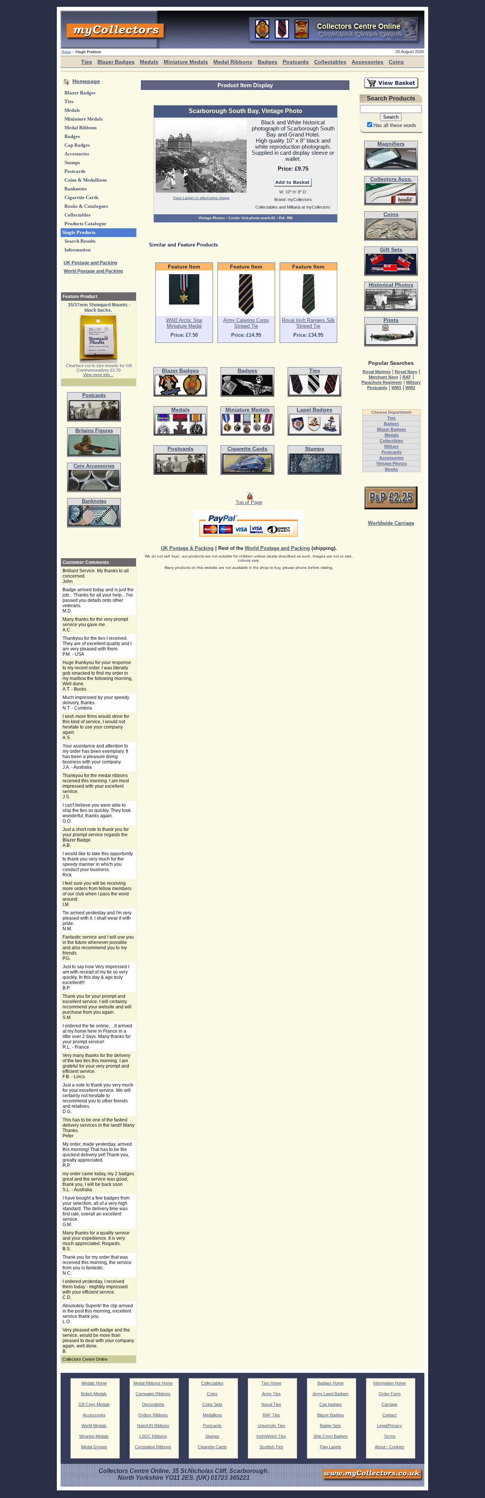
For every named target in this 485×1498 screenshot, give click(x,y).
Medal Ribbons (232, 62)
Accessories (367, 62)
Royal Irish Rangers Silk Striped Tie (308, 323)
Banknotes (75, 189)
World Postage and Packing (93, 271)
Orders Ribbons (153, 1415)
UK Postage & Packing (187, 548)
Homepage (86, 81)
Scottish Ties (271, 1447)
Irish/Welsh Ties (271, 1436)
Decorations (153, 1404)
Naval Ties (271, 1404)
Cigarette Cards (81, 197)
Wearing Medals (94, 1436)
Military (391, 446)
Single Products (78, 232)
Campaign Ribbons (153, 1393)
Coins (396, 62)
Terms (390, 1436)
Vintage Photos (391, 463)
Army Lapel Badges (331, 1393)
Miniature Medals (186, 62)
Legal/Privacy (389, 1425)
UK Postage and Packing (90, 262)
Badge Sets (330, 1425)
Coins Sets (212, 1404)
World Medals (93, 1425)
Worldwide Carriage (391, 523)
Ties (86, 62)
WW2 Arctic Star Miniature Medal (184, 323)
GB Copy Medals (94, 1404)
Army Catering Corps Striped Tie (246, 323)
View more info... (98, 374)
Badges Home (331, 1383)
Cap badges (330, 1404)
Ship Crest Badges (330, 1436)
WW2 (410, 387)
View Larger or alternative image (201, 198)
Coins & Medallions (85, 180)
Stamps (72, 162)
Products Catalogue (85, 223)
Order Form (390, 1393)
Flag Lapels (330, 1447)
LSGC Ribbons (153, 1436)
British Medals (94, 1393)
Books (391, 469)
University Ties (271, 1425)
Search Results (79, 241)
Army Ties (271, 1393)
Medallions (212, 1415)
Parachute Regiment (381, 382)
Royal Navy (406, 371)
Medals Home (94, 1383)
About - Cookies (389, 1447)
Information (77, 250)
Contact (389, 1415)
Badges (267, 62)
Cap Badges (77, 145)
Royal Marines (377, 371)
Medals (149, 62)
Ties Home (271, 1383)
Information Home (389, 1383)
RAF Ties (271, 1415)
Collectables (330, 62)
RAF (406, 377)
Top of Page (249, 502)
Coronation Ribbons (153, 1447)
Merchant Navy (383, 377)
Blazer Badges (116, 62)
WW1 (396, 387)
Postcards (296, 62)
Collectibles (391, 440)
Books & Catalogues (86, 206)
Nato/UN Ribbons (153, 1425)
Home (66, 52)
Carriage (389, 1404)
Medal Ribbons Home (153, 1383)
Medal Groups (94, 1447)
